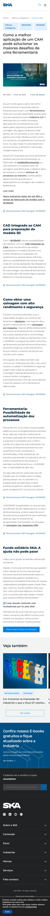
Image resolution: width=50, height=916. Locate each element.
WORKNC (40, 25)
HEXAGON (26, 25)
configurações (31, 907)
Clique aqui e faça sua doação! (21, 629)
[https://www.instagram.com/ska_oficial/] (4, 814)
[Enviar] (44, 787)
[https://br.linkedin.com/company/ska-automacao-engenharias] (10, 814)
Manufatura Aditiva (12, 693)
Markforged (27, 693)
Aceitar (7, 912)
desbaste (20, 321)
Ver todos (25, 713)
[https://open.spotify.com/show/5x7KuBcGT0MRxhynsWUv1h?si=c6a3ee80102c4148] (21, 814)
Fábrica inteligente (20, 18)
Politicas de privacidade (25, 896)
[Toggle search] (39, 5)
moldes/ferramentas (28, 162)
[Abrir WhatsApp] (43, 909)
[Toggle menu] (45, 5)
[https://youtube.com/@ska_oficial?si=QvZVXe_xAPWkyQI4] (15, 814)
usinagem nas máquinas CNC (22, 525)
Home (6, 18)
